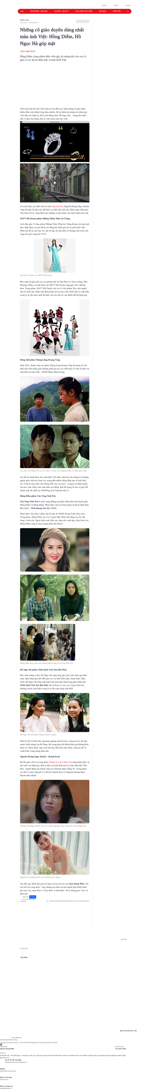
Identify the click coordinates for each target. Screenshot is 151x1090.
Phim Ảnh (24, 20)
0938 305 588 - (4, 1071)
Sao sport (68, 1055)
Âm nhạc (102, 11)
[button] (82, 21)
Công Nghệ (110, 1055)
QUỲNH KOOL (85, 901)
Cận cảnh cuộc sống (84, 11)
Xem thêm (24, 957)
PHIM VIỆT (57, 901)
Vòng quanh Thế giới (45, 1055)
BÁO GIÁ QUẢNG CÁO (128, 1031)
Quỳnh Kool (57, 206)
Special (116, 1055)
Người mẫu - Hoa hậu (39, 11)
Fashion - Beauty (61, 11)
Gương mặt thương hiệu (99, 1055)
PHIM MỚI (51, 901)
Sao (22, 11)
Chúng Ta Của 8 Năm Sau (60, 762)
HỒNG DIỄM (64, 901)
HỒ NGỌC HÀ (78, 901)
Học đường (88, 1055)
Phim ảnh (117, 11)
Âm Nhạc (55, 1055)
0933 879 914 (12, 1071)
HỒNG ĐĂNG (71, 901)
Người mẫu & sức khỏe (78, 1055)
